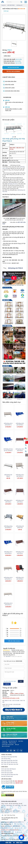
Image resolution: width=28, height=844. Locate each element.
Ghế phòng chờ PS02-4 (8, 475)
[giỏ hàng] (26, 439)
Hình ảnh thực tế (12, 741)
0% (20, 630)
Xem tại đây (19, 59)
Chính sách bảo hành (6, 770)
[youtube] (14, 750)
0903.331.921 (6, 706)
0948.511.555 (8, 811)
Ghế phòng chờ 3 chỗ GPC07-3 (8, 424)
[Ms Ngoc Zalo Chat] (26, 445)
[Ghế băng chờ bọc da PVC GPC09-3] (8, 440)
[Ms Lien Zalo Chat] (26, 448)
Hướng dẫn (5, 742)
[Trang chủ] (2, 1)
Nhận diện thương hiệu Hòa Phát (9, 760)
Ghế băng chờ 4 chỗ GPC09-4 (8, 552)
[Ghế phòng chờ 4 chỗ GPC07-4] (8, 568)
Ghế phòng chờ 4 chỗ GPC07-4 (8, 578)
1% (20, 628)
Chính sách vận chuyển (7, 772)
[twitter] (7, 750)
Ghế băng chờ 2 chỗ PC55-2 (20, 501)
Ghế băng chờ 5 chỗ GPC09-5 (20, 424)
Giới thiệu (20, 741)
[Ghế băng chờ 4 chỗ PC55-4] (19, 543)
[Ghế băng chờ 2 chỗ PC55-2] (19, 491)
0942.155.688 (4, 813)
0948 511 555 (8, 700)
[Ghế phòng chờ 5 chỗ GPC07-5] (8, 594)
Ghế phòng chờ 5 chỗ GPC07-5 (8, 604)
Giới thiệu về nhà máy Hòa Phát (9, 756)
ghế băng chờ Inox (12, 183)
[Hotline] (26, 442)
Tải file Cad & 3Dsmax (13, 71)
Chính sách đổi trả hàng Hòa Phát (9, 774)
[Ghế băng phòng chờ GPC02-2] (8, 517)
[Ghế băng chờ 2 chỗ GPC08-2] (19, 568)
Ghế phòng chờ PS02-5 (15, 268)
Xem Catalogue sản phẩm (13, 67)
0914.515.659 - (9, 704)
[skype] (21, 750)
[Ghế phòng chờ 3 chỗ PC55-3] (19, 440)
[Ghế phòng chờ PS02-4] (8, 466)
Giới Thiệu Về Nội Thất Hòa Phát (9, 762)
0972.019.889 (16, 811)
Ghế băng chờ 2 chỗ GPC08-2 (20, 578)
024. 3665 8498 (8, 805)
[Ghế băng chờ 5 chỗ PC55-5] (8, 491)
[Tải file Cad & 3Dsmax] (14, 710)
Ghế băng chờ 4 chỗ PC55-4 (20, 552)
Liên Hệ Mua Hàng (5, 758)
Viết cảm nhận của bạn (14, 641)
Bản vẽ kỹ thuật (6, 746)
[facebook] (17, 750)
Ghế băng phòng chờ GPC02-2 (8, 526)
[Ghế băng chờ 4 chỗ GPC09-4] (8, 543)
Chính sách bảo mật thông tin (8, 769)
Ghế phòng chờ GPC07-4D (20, 526)
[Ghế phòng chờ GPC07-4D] (19, 517)
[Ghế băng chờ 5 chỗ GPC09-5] (19, 414)
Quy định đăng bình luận (10, 681)
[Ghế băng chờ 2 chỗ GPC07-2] (19, 466)
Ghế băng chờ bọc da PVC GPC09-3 (8, 449)
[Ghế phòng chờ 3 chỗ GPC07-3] (8, 414)
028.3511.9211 (19, 783)
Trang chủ (3, 5)
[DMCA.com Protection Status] (14, 795)
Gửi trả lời (7, 656)
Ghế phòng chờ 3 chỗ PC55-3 (20, 449)
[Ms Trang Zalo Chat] (26, 451)
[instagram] (11, 750)
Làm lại (7, 684)
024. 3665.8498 (19, 781)
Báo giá (17, 744)
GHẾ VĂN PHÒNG (11, 5)
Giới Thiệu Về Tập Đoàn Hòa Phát (9, 764)
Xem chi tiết (18, 63)
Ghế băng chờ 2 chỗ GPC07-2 (20, 475)
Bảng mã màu (12, 742)
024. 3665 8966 (16, 805)
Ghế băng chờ (19, 5)
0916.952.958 (16, 704)
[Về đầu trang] (26, 455)
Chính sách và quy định (8, 744)
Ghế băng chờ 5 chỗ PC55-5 (8, 501)
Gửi (21, 681)
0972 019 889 (15, 700)
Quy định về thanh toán (7, 776)
